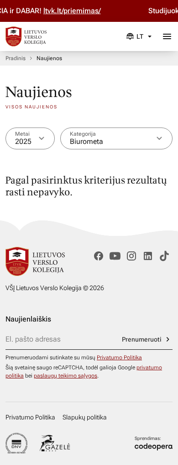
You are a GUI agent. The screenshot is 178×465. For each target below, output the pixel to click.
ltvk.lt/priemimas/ (83, 10)
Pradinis (15, 58)
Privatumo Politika (119, 357)
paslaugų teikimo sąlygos (65, 376)
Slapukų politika (85, 417)
